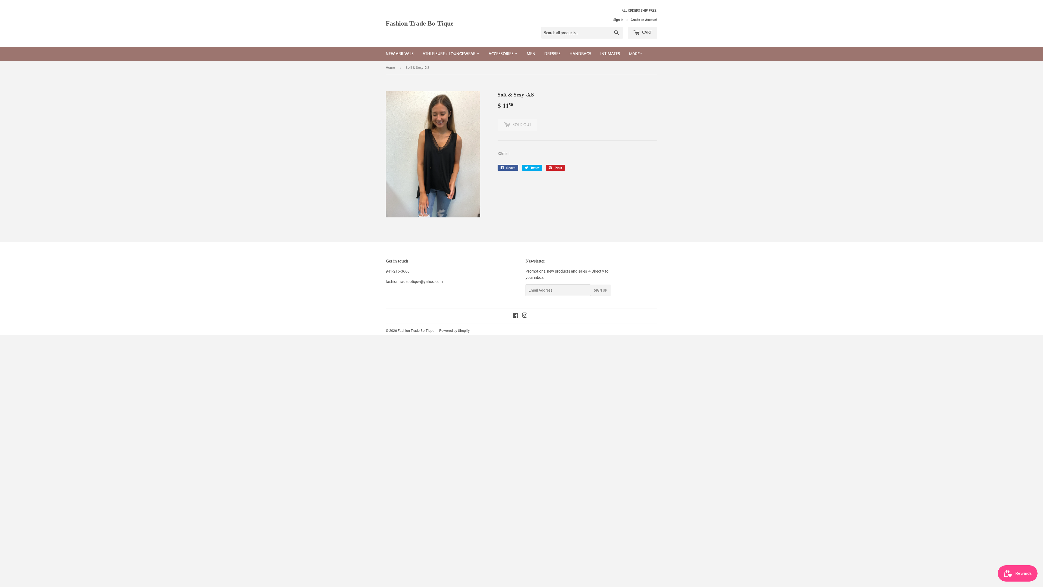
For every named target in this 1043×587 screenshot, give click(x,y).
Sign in (618, 20)
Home (390, 67)
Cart (646, 32)
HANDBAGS (580, 53)
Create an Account (644, 20)
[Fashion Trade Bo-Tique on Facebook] (516, 316)
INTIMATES (610, 53)
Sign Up (600, 290)
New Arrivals (400, 53)
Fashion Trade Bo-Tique (420, 23)
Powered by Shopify (454, 331)
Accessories (501, 53)
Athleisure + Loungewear (449, 53)
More (634, 54)
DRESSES (552, 53)
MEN (531, 53)
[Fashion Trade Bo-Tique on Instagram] (524, 316)
